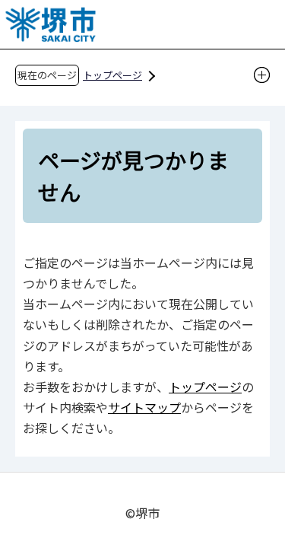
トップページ (112, 75)
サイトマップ (144, 407)
